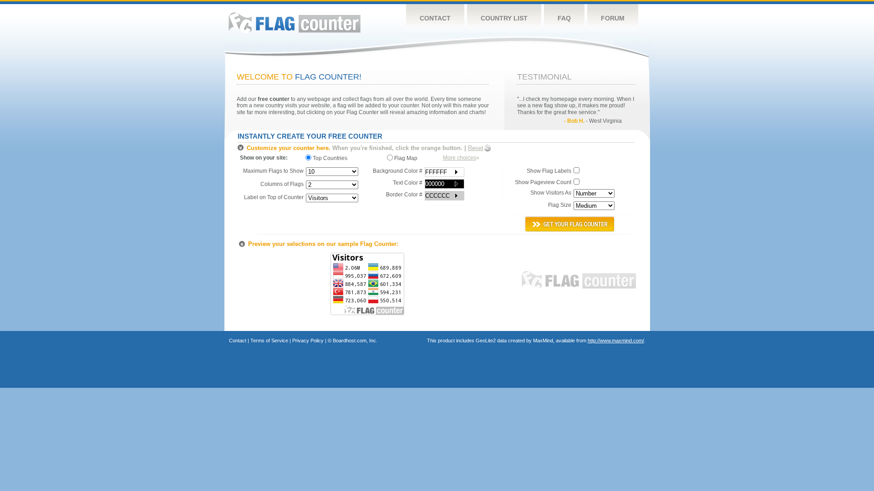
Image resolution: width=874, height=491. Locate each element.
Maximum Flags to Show (273, 171)
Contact (435, 18)
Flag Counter (295, 22)
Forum (613, 18)
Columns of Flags (282, 184)
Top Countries (331, 158)
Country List (504, 18)
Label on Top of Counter (274, 197)
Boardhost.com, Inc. (355, 340)
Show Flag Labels (549, 171)
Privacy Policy (308, 340)
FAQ (564, 18)
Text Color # (407, 183)
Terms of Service (269, 340)
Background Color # (397, 171)
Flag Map (405, 158)
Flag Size (559, 205)
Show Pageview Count (543, 182)
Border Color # (404, 194)
